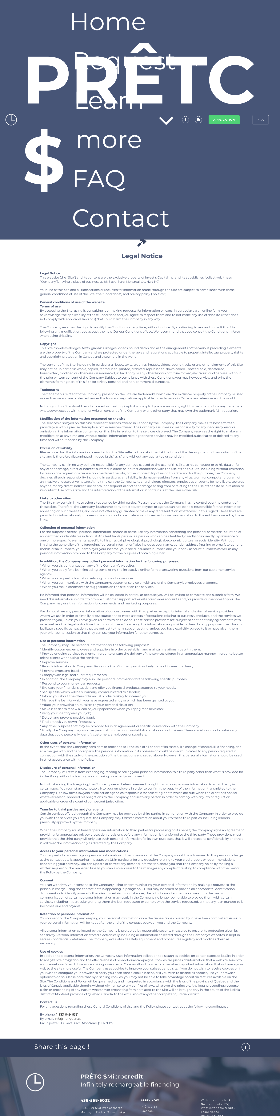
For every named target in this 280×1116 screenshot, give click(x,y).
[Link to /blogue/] (198, 119)
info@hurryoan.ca (67, 1018)
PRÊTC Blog (149, 1106)
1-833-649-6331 (67, 1014)
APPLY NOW (150, 1100)
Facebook (147, 1110)
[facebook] (185, 119)
